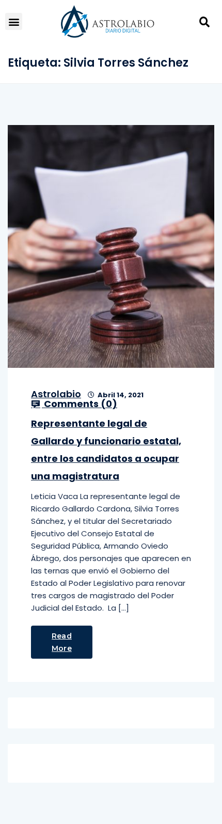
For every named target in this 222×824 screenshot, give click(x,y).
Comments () (79, 404)
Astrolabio (56, 393)
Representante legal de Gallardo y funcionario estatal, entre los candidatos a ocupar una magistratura (106, 450)
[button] (13, 21)
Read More (62, 642)
